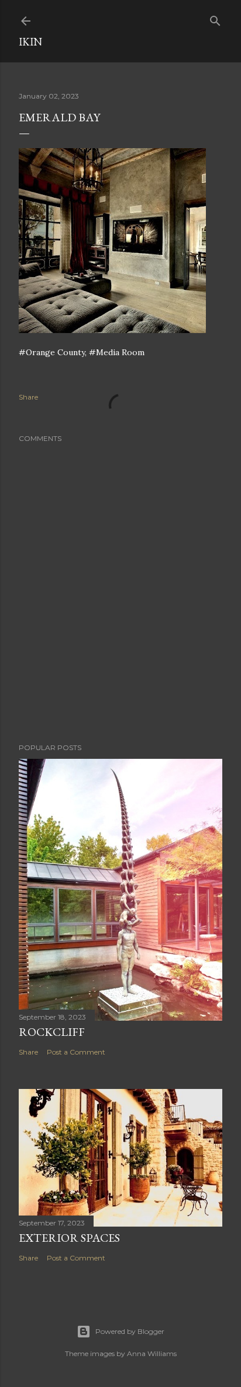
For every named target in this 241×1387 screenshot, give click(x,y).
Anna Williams (152, 1353)
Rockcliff (52, 1031)
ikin (30, 41)
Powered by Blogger (129, 1331)
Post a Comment (76, 1052)
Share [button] (28, 397)
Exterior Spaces (69, 1237)
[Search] (215, 18)
